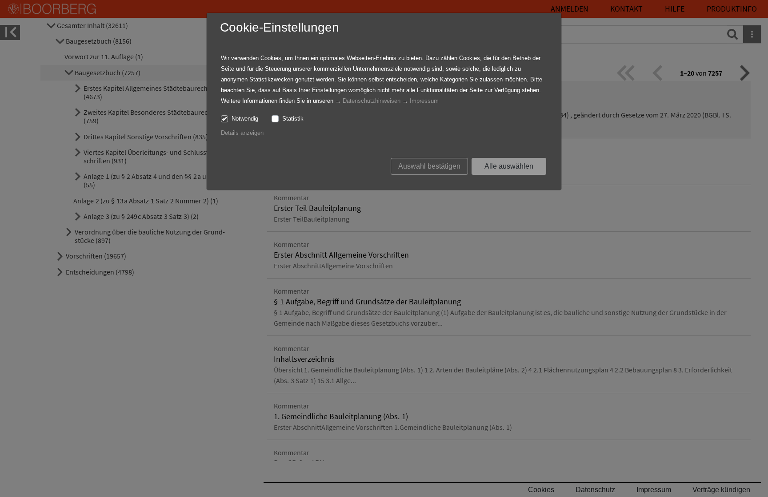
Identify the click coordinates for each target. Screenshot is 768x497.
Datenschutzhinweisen (371, 100)
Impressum (424, 100)
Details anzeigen (242, 132)
